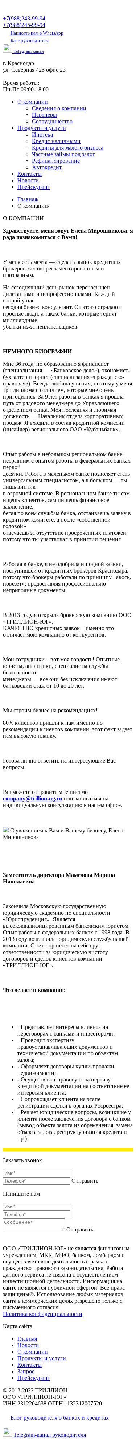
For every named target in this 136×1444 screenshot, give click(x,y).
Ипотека (42, 134)
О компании (32, 102)
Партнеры (44, 115)
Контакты (29, 174)
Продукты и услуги (41, 128)
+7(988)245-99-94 (24, 25)
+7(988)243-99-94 (24, 18)
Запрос (25, 1371)
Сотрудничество (52, 121)
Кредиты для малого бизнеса (67, 148)
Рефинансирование (56, 161)
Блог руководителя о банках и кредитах (59, 1418)
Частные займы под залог (63, 154)
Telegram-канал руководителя (49, 1435)
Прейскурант (33, 187)
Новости (28, 180)
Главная (27, 199)
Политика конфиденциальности (42, 1314)
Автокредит (47, 167)
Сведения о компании (59, 108)
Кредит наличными (56, 141)
